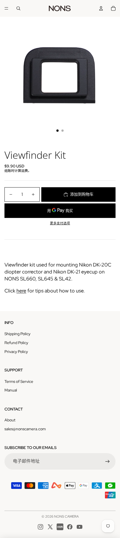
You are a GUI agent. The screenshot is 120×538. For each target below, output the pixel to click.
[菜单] (6, 8)
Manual (10, 390)
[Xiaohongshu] (60, 526)
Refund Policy (16, 342)
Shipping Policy (17, 333)
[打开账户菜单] (101, 8)
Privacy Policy (16, 351)
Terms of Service (18, 381)
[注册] (107, 461)
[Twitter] (50, 526)
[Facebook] (69, 526)
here (21, 290)
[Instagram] (40, 526)
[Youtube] (79, 526)
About (9, 419)
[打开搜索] (18, 8)
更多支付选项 (60, 223)
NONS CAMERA (66, 516)
